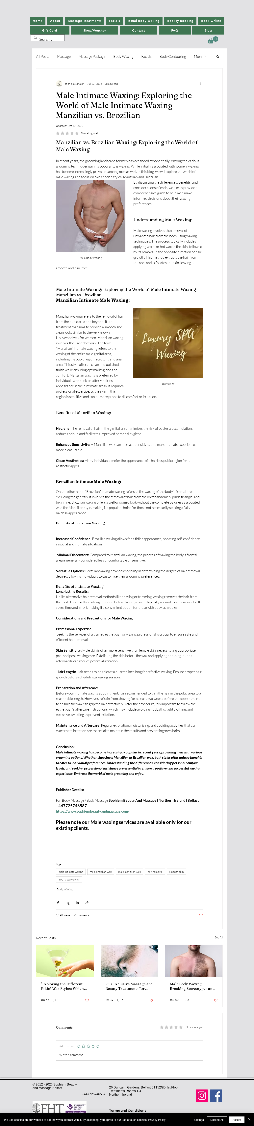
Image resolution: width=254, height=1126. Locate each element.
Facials (146, 56)
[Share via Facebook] (58, 903)
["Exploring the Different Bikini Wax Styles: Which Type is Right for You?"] (65, 961)
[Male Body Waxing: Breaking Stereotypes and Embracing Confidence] (193, 961)
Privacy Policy (156, 1120)
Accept (237, 1120)
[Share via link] (87, 903)
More (198, 56)
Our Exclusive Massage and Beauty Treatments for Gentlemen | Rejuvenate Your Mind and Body (129, 986)
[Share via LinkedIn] (77, 903)
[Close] (249, 1119)
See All (219, 937)
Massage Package (92, 56)
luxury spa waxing (69, 879)
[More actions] (200, 83)
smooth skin (176, 871)
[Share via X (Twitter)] (67, 903)
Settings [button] (199, 1120)
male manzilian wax (129, 871)
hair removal (155, 871)
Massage (64, 56)
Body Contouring (173, 56)
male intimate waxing (71, 871)
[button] (213, 39)
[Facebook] (216, 1095)
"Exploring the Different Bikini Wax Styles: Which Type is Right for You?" (62, 986)
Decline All (216, 1120)
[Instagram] (202, 1095)
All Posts (42, 56)
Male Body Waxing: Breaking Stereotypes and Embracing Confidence (192, 986)
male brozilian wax (101, 871)
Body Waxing (123, 56)
